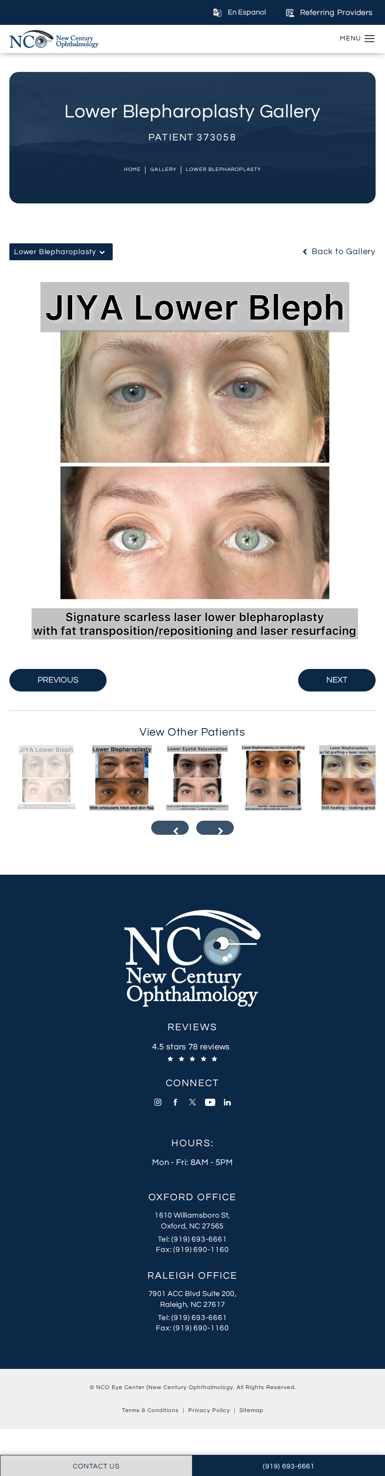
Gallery (163, 169)
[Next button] (215, 828)
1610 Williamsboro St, (192, 1215)
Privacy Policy (209, 1410)
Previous (58, 680)
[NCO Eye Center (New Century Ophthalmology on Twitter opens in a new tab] (192, 1102)
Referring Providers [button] (336, 12)
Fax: (197, 1249)
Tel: (198, 1239)
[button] (370, 39)
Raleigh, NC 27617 (192, 1304)
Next (336, 680)
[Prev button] (170, 828)
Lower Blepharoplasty (223, 169)
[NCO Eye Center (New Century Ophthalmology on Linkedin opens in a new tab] (227, 1102)
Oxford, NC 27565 (192, 1226)
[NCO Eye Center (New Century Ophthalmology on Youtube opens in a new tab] (210, 1102)
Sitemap (251, 1410)
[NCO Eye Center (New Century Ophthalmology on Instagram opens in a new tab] (158, 1102)
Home (132, 169)
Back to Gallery (342, 252)
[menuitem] (158, 1102)
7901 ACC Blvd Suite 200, (192, 1293)
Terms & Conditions (150, 1410)
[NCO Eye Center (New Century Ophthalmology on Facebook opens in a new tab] (175, 1102)
